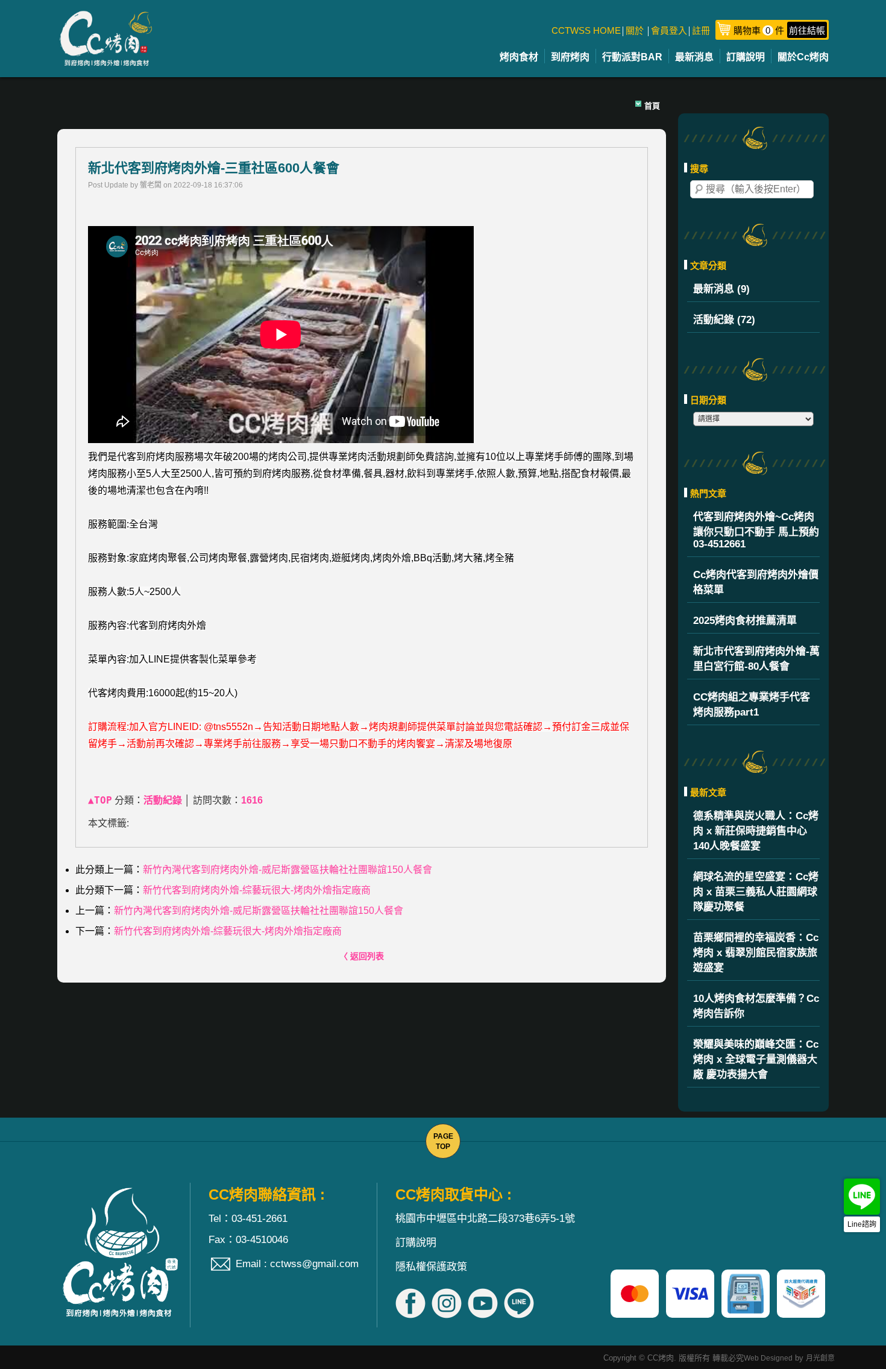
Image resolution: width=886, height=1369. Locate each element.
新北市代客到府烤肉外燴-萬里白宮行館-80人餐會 (756, 659)
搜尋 (699, 189)
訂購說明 (745, 57)
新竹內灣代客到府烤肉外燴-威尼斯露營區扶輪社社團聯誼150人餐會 (287, 869)
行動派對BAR (632, 57)
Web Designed (768, 1358)
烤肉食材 (519, 57)
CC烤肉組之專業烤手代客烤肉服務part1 (751, 704)
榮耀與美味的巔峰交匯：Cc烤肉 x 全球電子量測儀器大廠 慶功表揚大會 (755, 1059)
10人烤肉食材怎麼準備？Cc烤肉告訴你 (756, 1006)
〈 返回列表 (361, 956)
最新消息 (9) (721, 289)
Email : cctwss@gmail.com (297, 1264)
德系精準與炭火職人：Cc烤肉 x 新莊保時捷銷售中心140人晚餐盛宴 (755, 831)
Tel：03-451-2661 (248, 1218)
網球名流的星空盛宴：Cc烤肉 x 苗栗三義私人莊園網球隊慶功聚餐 (755, 892)
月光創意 (820, 1358)
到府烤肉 (570, 57)
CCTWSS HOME (586, 30)
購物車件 (779, 30)
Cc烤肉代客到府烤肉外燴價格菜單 (755, 582)
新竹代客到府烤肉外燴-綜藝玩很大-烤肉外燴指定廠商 (257, 890)
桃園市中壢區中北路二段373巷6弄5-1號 (485, 1218)
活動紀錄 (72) (724, 320)
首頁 (652, 105)
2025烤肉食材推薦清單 (745, 620)
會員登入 (669, 30)
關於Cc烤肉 (803, 57)
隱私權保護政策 (431, 1267)
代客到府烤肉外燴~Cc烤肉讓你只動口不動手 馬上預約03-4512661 (756, 530)
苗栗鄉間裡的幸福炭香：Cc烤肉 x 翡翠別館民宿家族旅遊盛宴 (755, 953)
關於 (635, 30)
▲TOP (100, 800)
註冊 (701, 30)
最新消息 (694, 57)
